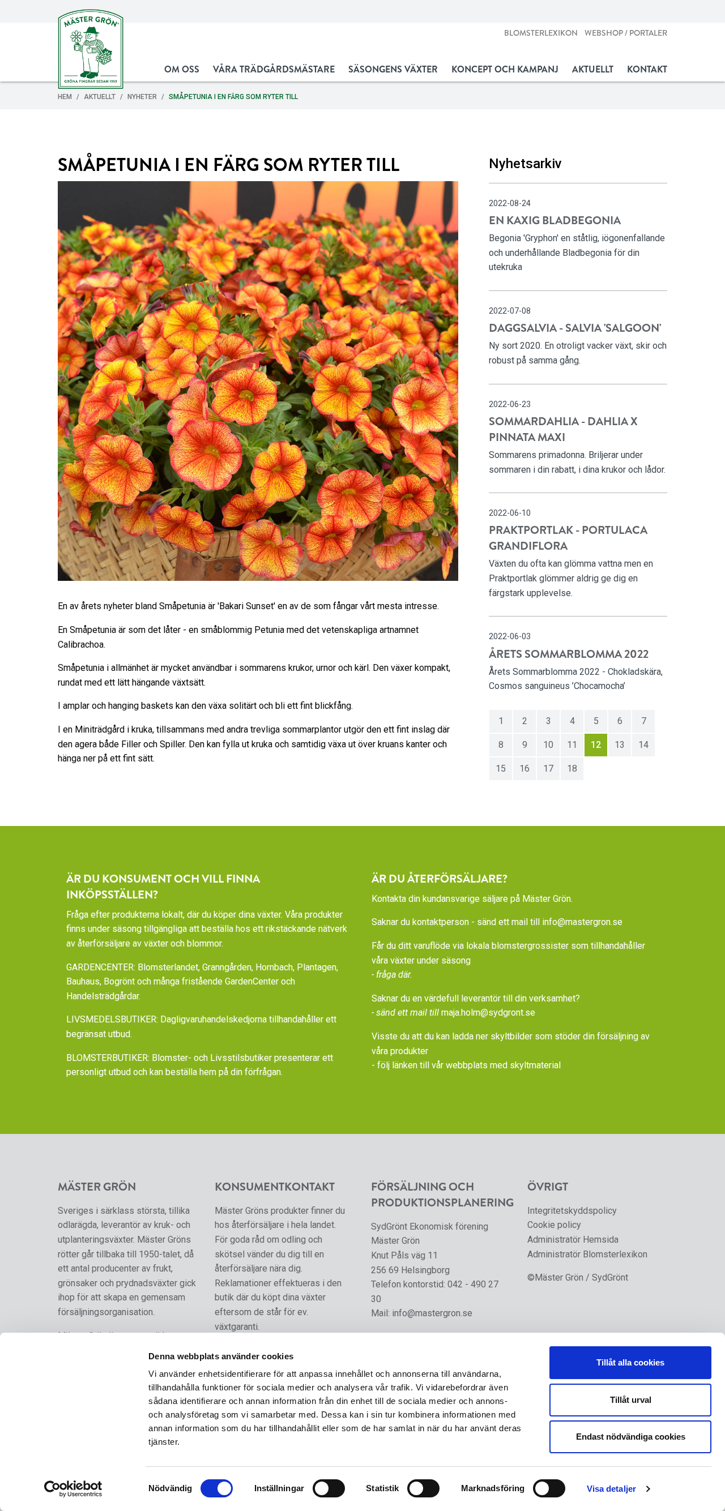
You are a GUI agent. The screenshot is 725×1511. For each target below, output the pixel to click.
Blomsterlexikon (541, 33)
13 (620, 744)
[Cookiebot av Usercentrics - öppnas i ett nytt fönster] (73, 1488)
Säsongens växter (393, 69)
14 (643, 744)
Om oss (181, 69)
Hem (65, 97)
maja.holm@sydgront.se (488, 1012)
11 (572, 744)
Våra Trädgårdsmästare (274, 69)
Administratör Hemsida (573, 1239)
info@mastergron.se (582, 922)
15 (501, 768)
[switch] (329, 1488)
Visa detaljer (611, 1488)
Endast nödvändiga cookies (630, 1436)
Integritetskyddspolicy (572, 1210)
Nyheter (142, 97)
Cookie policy (554, 1224)
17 (548, 768)
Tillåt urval (630, 1400)
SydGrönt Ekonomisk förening (429, 1226)
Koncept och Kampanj (504, 69)
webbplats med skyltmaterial (503, 1065)
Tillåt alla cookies (630, 1362)
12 (596, 744)
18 (572, 768)
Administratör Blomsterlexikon (587, 1254)
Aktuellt (592, 69)
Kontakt (647, 69)
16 (524, 768)
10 (548, 744)
